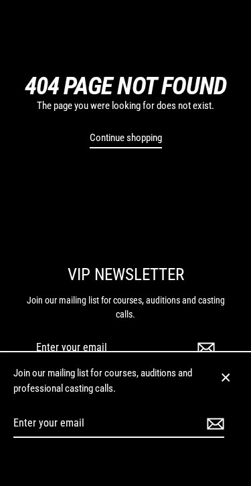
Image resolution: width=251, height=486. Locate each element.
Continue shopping (126, 138)
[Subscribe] (204, 348)
